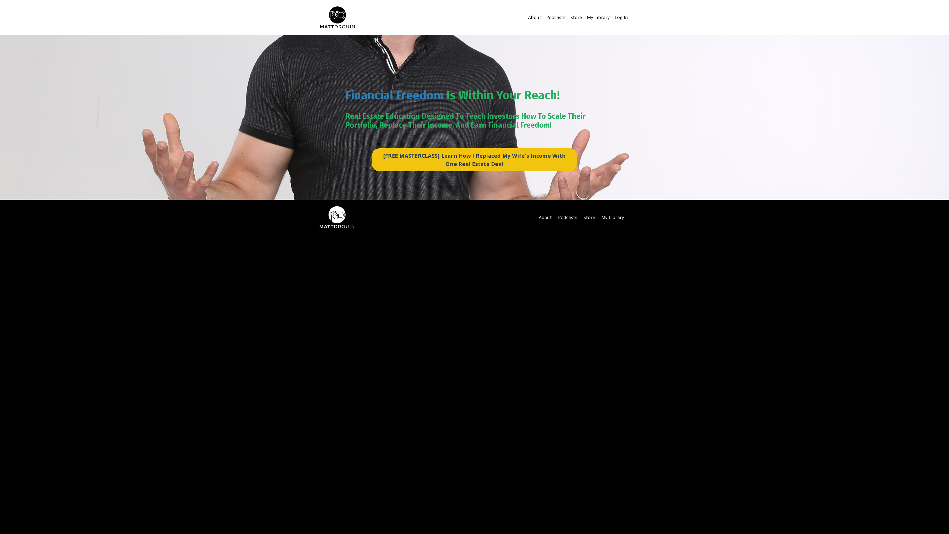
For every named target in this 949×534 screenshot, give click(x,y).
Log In (621, 17)
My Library (598, 17)
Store (576, 17)
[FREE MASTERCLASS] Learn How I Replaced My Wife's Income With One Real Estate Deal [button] (474, 159)
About (534, 17)
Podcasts (555, 17)
